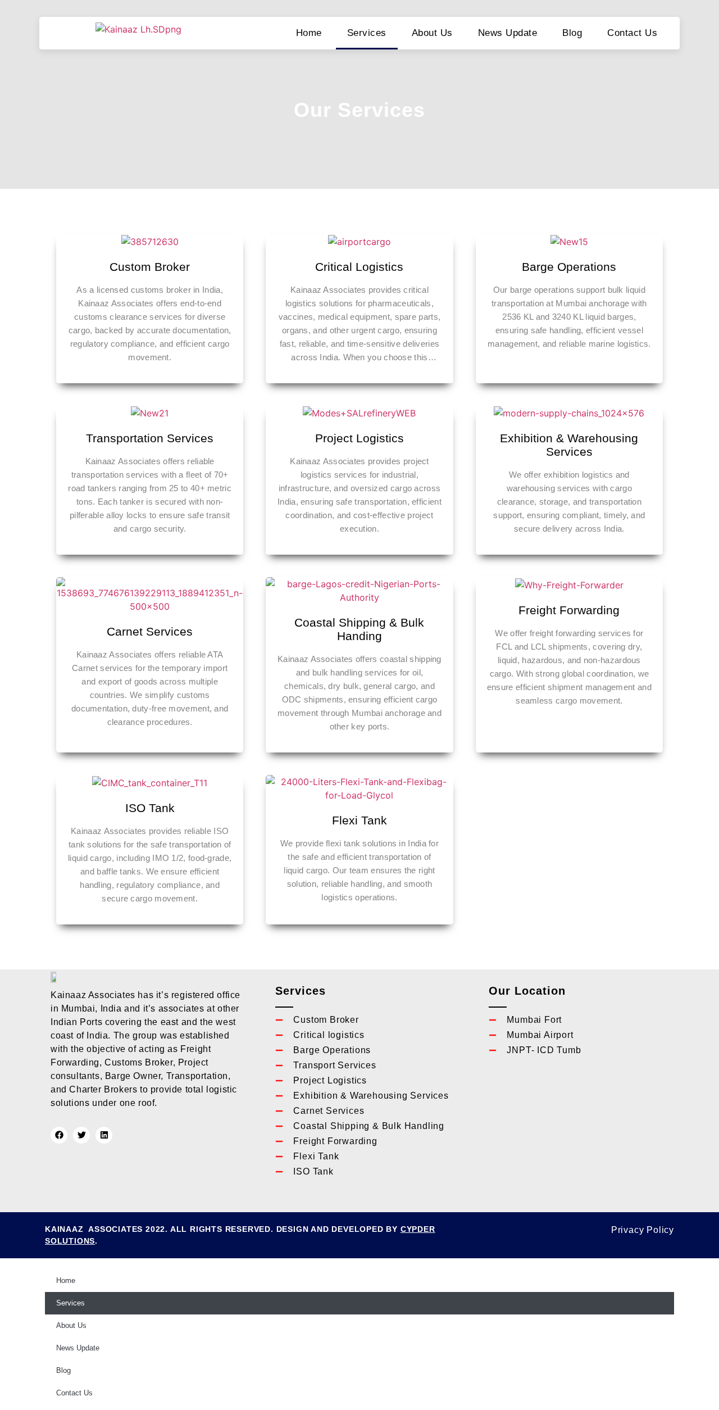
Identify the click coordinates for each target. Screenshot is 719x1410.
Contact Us (632, 33)
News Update (508, 33)
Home (309, 33)
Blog (572, 33)
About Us (432, 33)
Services (366, 33)
